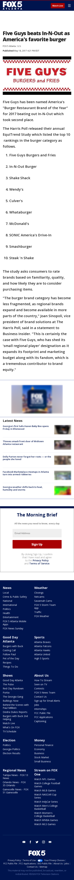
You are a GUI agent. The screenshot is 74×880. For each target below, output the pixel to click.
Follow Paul (9, 654)
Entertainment (11, 617)
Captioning (40, 721)
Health (6, 613)
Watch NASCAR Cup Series (45, 796)
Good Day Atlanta (10, 639)
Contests (39, 688)
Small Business (42, 761)
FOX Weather (41, 616)
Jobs (36, 704)
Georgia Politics (11, 749)
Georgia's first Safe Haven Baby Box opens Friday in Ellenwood (26, 427)
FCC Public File (42, 713)
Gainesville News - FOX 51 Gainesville (15, 791)
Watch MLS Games (45, 824)
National (7, 600)
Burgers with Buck (13, 646)
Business (39, 753)
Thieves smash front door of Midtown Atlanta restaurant (23, 443)
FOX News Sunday (13, 628)
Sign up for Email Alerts (47, 700)
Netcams (39, 596)
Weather (41, 588)
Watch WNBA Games (46, 820)
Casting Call (9, 650)
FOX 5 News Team (44, 692)
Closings (39, 592)
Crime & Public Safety (15, 596)
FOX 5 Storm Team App (45, 606)
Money (39, 740)
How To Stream (43, 680)
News (7, 588)
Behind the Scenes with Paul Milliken (16, 706)
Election (9, 740)
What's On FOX (11, 727)
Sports (39, 637)
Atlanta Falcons (42, 646)
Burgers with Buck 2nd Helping (15, 717)
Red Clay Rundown (13, 688)
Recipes (7, 662)
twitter (37, 842)
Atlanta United (42, 654)
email (50, 842)
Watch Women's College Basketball (44, 814)
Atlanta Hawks (42, 650)
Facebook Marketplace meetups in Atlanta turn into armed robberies (26, 473)
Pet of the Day (11, 658)
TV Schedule (9, 731)
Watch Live (57, 6)
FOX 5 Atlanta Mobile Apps (14, 623)
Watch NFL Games (44, 779)
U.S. (19, 46)
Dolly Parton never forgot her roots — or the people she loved (27, 458)
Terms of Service (39, 563)
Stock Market (41, 757)
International (10, 605)
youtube (24, 842)
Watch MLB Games (45, 790)
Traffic (37, 612)
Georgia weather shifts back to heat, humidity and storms (23, 488)
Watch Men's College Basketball (46, 807)
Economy (39, 749)
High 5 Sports (41, 658)
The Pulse (8, 684)
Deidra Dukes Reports (15, 712)
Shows (8, 675)
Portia (6, 692)
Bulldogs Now (10, 700)
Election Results (11, 753)
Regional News (14, 770)
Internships (40, 709)
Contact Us (40, 696)
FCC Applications (43, 717)
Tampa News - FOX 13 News (15, 776)
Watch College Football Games (47, 785)
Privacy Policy (41, 560)
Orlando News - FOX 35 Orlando (14, 784)
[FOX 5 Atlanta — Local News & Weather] (13, 5)
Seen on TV (40, 684)
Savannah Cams (43, 600)
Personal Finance (43, 745)
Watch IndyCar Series (46, 801)
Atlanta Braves (42, 642)
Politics (7, 609)
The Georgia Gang (13, 696)
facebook (30, 842)
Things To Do (10, 666)
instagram (43, 842)
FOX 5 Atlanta (9, 46)
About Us (41, 675)
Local (6, 592)
